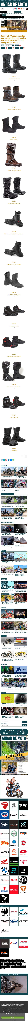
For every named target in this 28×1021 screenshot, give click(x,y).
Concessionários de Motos (6, 962)
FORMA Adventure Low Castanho (14, 109)
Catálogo (16, 30)
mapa (8, 15)
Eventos (3, 692)
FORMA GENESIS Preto (14, 326)
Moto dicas (3, 664)
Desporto (3, 607)
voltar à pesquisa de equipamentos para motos (13, 18)
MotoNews (3, 465)
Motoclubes (13, 967)
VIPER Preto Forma (14, 417)
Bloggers (19, 967)
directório (4, 15)
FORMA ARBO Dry (14, 139)
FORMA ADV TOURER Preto (14, 79)
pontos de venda (18, 11)
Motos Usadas (4, 959)
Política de (12, 1019)
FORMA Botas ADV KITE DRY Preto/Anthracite (13, 234)
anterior (2, 18)
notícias (21, 13)
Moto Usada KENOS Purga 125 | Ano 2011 (10, 974)
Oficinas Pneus (7, 964)
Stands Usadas (16, 962)
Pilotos (23, 967)
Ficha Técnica (7, 1003)
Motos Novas (19, 959)
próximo (23, 18)
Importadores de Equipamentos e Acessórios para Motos (13, 965)
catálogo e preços (10, 11)
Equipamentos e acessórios (7, 522)
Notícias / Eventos (5, 30)
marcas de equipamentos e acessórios (7, 13)
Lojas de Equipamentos (17, 964)
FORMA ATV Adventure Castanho (14, 170)
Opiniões (3, 550)
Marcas (12, 30)
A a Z (17, 45)
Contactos (22, 30)
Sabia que (3, 636)
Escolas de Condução (5, 967)
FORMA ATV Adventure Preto (14, 203)
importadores (16, 13)
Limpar (2, 45)
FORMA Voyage (14, 450)
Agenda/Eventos (11, 959)
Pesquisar (24, 721)
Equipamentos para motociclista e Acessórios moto (12, 961)
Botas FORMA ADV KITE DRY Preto (14, 264)
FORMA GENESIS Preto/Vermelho (14, 356)
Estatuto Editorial (14, 1003)
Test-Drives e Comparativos (7, 494)
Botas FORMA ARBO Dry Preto (14, 294)
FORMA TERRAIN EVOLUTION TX (14, 387)
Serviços (2, 968)
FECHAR (12, 1017)
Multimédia (3, 579)
